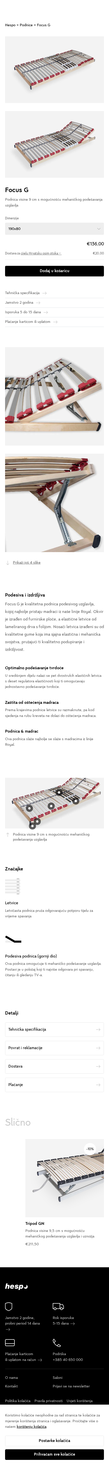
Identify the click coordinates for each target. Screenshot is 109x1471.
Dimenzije (12, 218)
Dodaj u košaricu (54, 271)
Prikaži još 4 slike (27, 562)
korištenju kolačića (31, 1427)
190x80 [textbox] (14, 229)
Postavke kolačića (54, 1440)
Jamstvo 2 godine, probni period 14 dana (22, 1321)
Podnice (26, 25)
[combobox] (54, 229)
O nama (11, 1378)
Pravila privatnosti (48, 1401)
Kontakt (11, 1386)
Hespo (10, 25)
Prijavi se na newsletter (71, 1386)
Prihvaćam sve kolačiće (54, 1454)
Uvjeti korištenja (80, 1401)
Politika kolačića (17, 1401)
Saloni (57, 1378)
